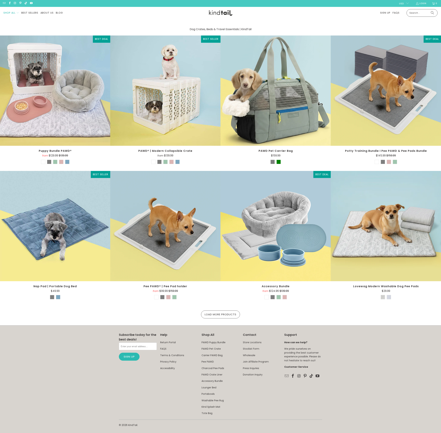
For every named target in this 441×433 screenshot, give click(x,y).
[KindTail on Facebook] (9, 3)
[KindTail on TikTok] (25, 3)
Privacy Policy (168, 361)
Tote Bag (207, 413)
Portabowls (208, 394)
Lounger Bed (209, 387)
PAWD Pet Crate (211, 348)
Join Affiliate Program (256, 361)
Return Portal (168, 342)
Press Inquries (251, 368)
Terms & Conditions (172, 355)
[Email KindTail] (4, 3)
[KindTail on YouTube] (30, 3)
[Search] (432, 13)
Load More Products (220, 314)
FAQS (163, 348)
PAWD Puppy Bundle (213, 342)
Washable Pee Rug (213, 400)
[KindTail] (220, 13)
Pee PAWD (208, 361)
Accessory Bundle (212, 381)
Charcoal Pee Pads (213, 368)
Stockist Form (251, 348)
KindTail (132, 425)
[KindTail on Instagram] (14, 3)
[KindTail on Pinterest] (20, 3)
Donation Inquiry (253, 374)
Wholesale (249, 355)
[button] (11, 13)
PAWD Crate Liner (212, 374)
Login (422, 3)
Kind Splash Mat (211, 407)
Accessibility (167, 368)
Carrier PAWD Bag (212, 355)
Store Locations (252, 342)
